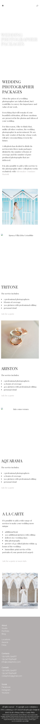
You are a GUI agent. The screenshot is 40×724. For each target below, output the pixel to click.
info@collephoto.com (11, 662)
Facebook (6, 687)
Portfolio (5, 631)
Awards (5, 642)
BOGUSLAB (9, 712)
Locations (6, 639)
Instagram (6, 690)
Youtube (5, 693)
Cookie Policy (30, 712)
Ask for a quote (8, 314)
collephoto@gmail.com (12, 676)
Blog (4, 634)
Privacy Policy (19, 712)
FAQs (4, 645)
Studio (4, 628)
